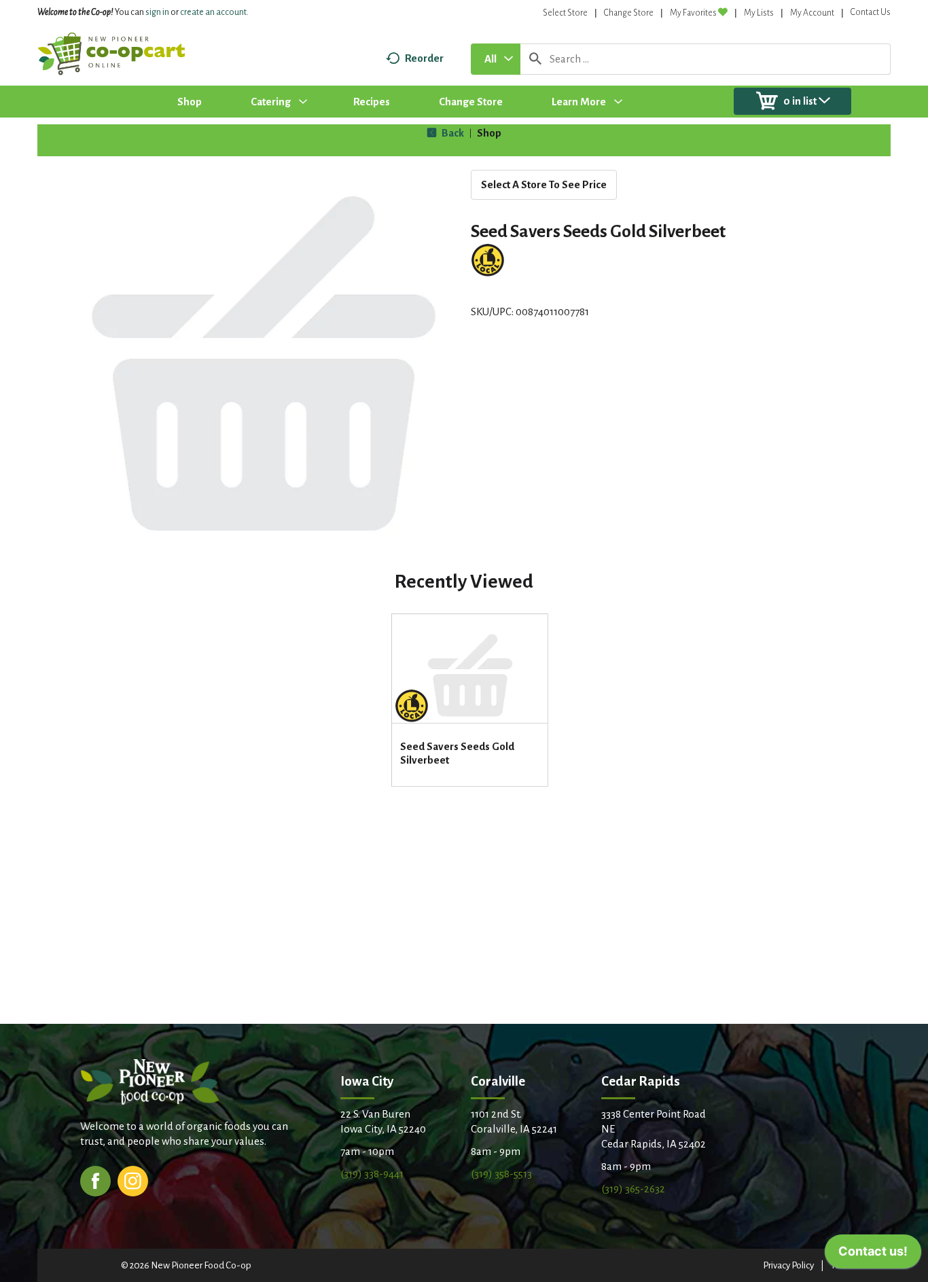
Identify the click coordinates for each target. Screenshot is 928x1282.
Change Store (629, 13)
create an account (213, 12)
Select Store (565, 13)
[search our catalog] (535, 59)
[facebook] (95, 1180)
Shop (489, 133)
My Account (812, 13)
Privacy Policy (788, 1265)
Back (452, 133)
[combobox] (495, 59)
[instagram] (133, 1180)
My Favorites (693, 13)
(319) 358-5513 (501, 1173)
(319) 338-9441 (372, 1173)
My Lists (759, 13)
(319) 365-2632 (633, 1188)
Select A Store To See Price (544, 184)
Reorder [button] (424, 58)
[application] (873, 1255)
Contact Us (871, 12)
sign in (157, 12)
